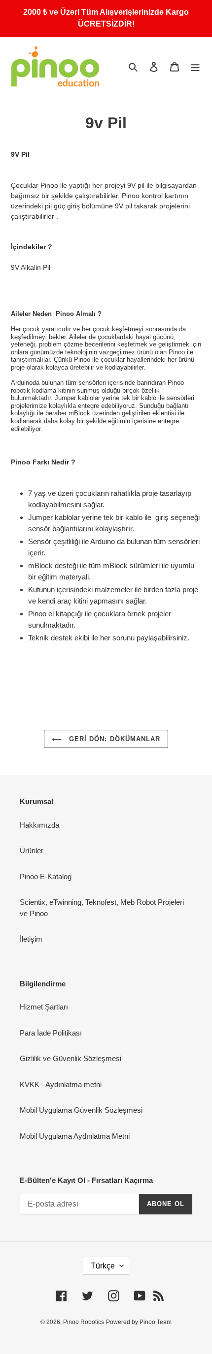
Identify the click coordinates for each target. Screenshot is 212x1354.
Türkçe (103, 1266)
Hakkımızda (39, 825)
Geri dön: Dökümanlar (113, 739)
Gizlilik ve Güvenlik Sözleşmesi (70, 1058)
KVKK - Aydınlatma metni (61, 1084)
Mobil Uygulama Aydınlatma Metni (75, 1136)
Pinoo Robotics (83, 1322)
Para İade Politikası (51, 1033)
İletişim (31, 939)
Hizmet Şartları (44, 1007)
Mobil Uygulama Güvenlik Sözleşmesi (81, 1110)
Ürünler (31, 850)
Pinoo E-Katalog (45, 876)
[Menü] (195, 66)
